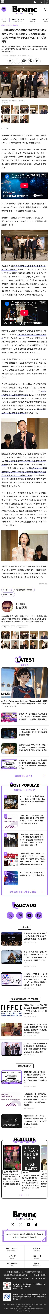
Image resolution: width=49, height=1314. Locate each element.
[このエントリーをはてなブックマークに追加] (38, 61)
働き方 (37, 1264)
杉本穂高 (21, 607)
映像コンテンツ (18, 20)
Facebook (22, 627)
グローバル (36, 1257)
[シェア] (17, 61)
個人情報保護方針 (9, 1275)
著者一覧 (9, 1272)
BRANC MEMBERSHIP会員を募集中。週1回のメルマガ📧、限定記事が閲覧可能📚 (24, 1235)
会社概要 (25, 1278)
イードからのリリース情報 (37, 1278)
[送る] (24, 61)
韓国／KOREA (8, 595)
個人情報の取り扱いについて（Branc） (28, 1275)
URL (5, 627)
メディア (12, 1257)
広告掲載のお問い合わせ (34, 1272)
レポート (7, 590)
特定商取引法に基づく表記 (13, 1278)
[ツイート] (10, 61)
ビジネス (33, 20)
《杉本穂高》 (43, 584)
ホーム (3, 20)
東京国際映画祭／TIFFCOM (24, 590)
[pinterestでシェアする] (31, 61)
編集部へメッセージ (20, 1272)
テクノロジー (12, 1264)
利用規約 (43, 1275)
